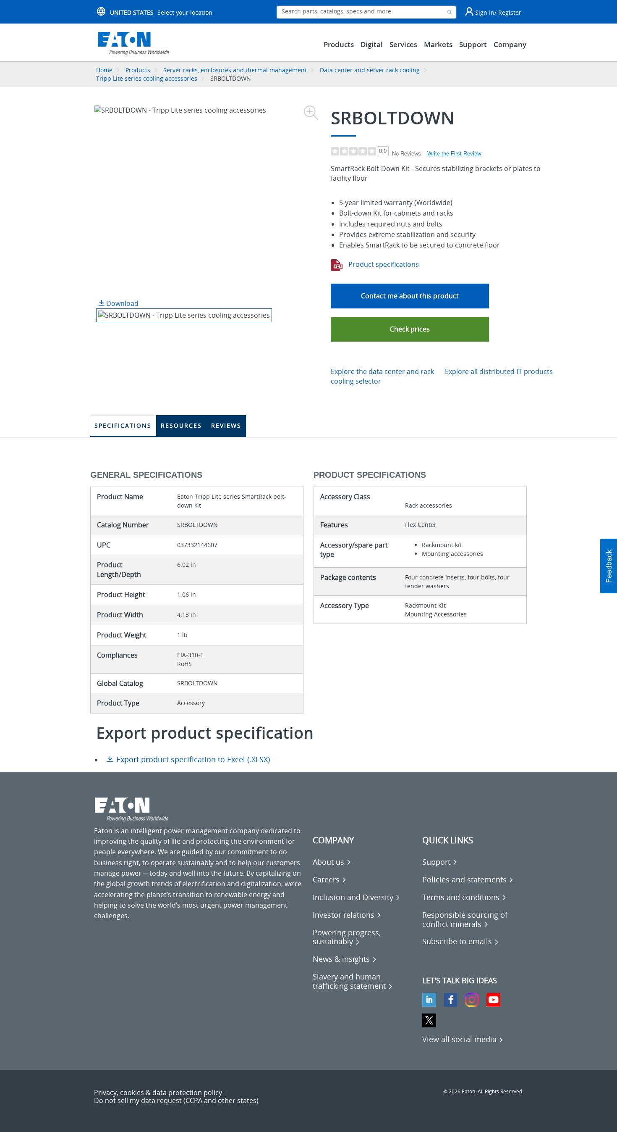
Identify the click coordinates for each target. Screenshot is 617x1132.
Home (104, 70)
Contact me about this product (410, 295)
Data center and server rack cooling (370, 70)
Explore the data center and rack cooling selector (382, 376)
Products (137, 70)
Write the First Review (454, 153)
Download (122, 303)
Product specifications (383, 264)
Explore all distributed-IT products (499, 371)
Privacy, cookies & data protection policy (158, 1092)
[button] (410, 329)
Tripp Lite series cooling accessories (146, 78)
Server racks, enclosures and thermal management (235, 70)
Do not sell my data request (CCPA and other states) (176, 1100)
